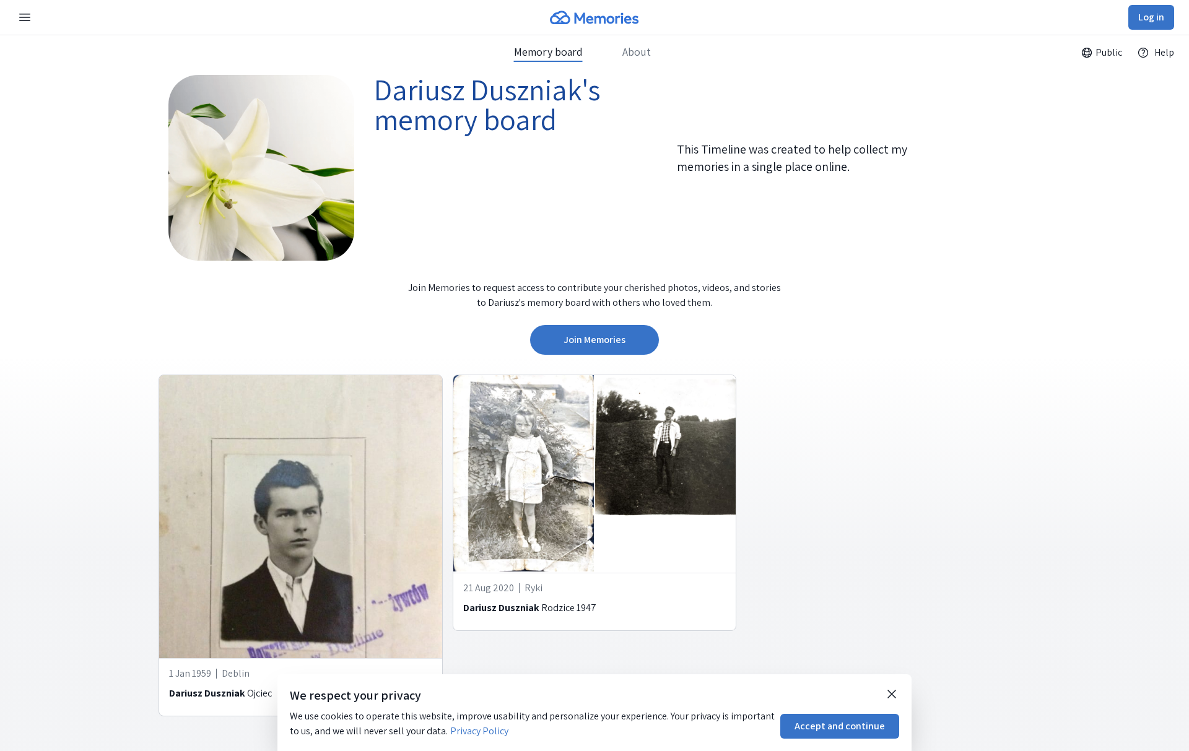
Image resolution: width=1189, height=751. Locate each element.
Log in (1151, 17)
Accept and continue (840, 725)
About (636, 52)
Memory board (548, 52)
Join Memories (594, 339)
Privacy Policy (479, 730)
